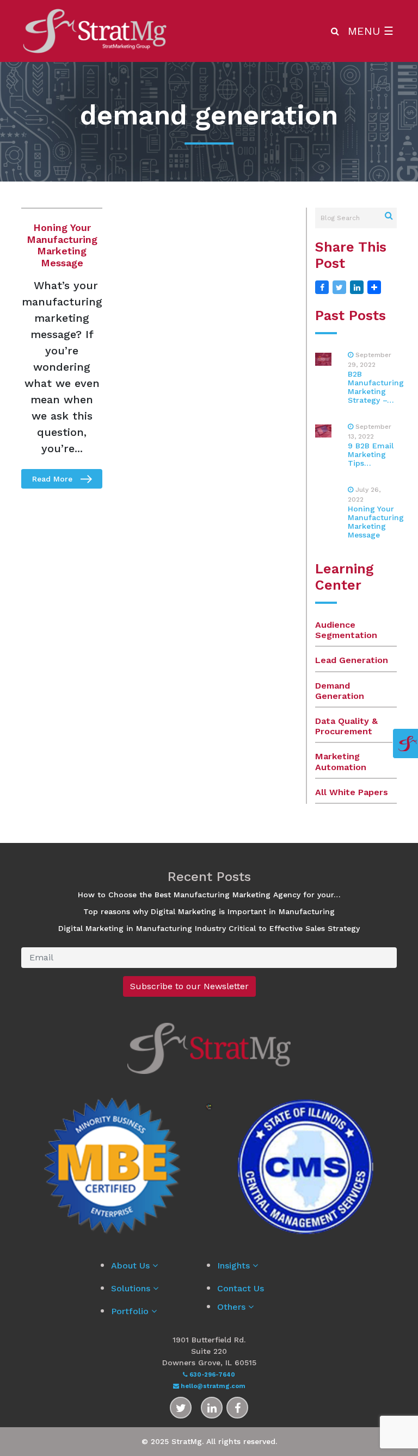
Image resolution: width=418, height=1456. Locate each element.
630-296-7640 (211, 1374)
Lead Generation (351, 660)
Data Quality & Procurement (346, 726)
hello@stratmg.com (212, 1386)
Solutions (132, 1288)
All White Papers (351, 792)
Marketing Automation (340, 761)
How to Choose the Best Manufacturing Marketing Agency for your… (209, 894)
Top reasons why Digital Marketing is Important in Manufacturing (209, 911)
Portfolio (131, 1311)
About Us (131, 1265)
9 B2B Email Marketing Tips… (371, 454)
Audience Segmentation (346, 630)
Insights (235, 1265)
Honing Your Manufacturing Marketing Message (62, 245)
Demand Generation (339, 690)
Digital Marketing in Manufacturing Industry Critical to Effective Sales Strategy (209, 928)
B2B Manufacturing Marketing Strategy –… (376, 387)
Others (232, 1307)
